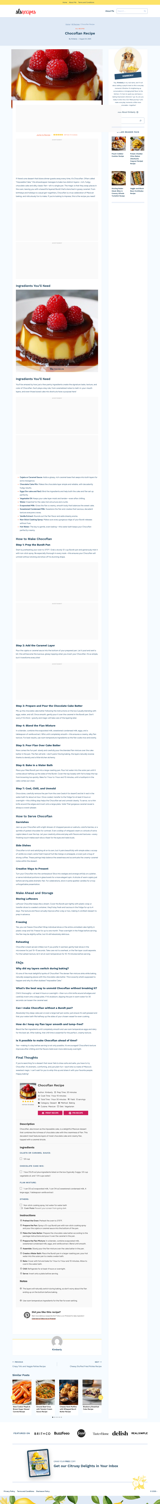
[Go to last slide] (13, 1397)
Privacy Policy (9, 1491)
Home (65, 2)
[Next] (100, 1397)
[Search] (140, 120)
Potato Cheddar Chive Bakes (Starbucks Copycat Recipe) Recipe (136, 159)
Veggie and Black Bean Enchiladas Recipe (137, 191)
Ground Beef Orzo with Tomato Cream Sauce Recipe (44, 1409)
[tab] (52, 1417)
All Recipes (80, 28)
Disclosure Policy (43, 1491)
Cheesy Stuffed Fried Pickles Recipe (86, 1364)
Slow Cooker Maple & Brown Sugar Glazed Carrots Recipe (21, 1409)
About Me (72, 2)
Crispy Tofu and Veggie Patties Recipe (29, 1364)
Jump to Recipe (43, 135)
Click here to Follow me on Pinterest (44, 1318)
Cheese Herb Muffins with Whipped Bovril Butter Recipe (68, 1409)
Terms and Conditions (86, 2)
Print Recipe (52, 1113)
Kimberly (74, 39)
